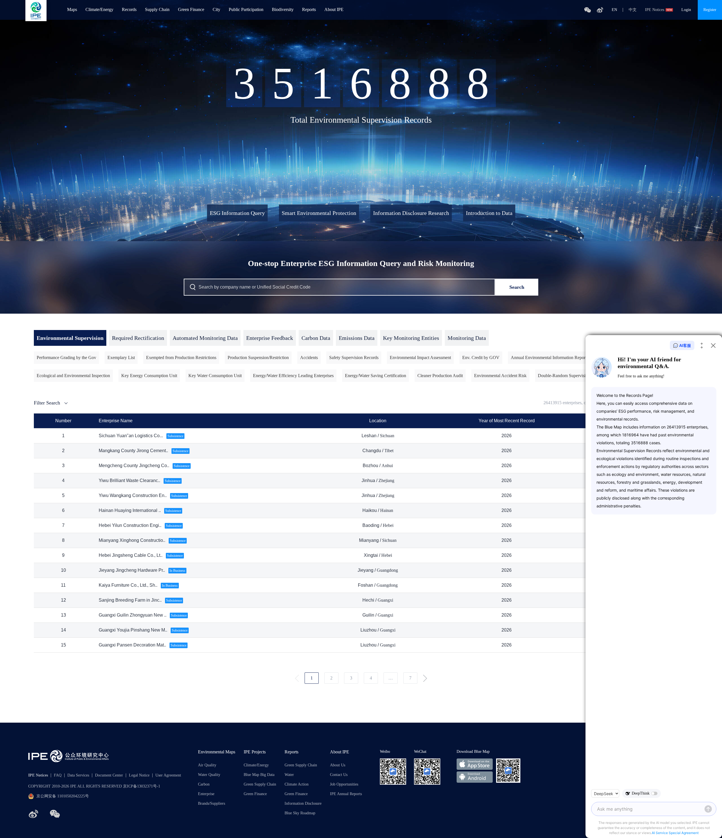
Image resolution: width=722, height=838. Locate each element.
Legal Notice (139, 775)
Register (709, 10)
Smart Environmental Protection (319, 213)
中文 (633, 10)
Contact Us (338, 775)
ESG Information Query (237, 213)
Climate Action (297, 784)
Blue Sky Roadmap (300, 813)
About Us (337, 765)
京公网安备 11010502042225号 (62, 796)
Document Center (109, 775)
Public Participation (246, 9)
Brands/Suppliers (211, 804)
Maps (72, 9)
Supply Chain (157, 9)
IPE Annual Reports (346, 794)
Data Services (78, 775)
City (216, 9)
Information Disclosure (303, 804)
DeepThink (641, 793)
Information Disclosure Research (411, 213)
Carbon (204, 784)
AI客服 (685, 345)
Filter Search (47, 402)
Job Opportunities (344, 784)
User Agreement (168, 775)
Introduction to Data (489, 213)
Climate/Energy (99, 9)
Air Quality (207, 765)
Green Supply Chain (260, 784)
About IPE (334, 9)
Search (516, 287)
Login (686, 10)
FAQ (57, 775)
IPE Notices (654, 10)
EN (614, 10)
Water (289, 775)
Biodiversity (283, 9)
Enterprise (206, 794)
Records (129, 9)
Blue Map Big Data (259, 775)
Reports (309, 9)
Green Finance (191, 9)
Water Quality (209, 775)
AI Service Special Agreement (675, 833)
